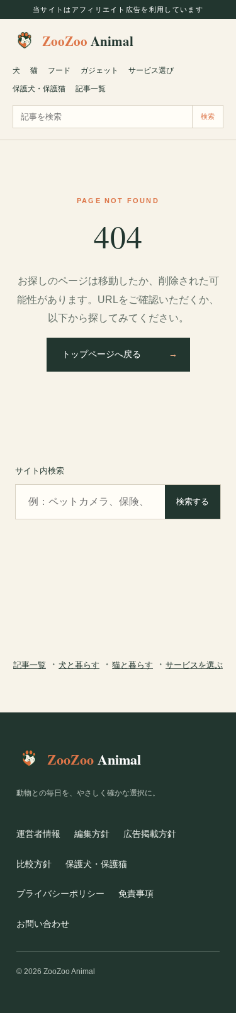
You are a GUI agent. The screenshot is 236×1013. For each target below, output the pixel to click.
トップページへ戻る (119, 354)
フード (59, 70)
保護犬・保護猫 (39, 88)
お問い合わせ (42, 924)
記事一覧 (91, 88)
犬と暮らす (79, 665)
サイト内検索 (39, 470)
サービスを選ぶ (194, 665)
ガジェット (99, 70)
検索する (192, 501)
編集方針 (92, 834)
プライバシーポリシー (60, 893)
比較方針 (34, 864)
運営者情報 (38, 834)
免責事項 (136, 893)
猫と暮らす (132, 665)
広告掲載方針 (149, 834)
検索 (208, 116)
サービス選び (151, 70)
